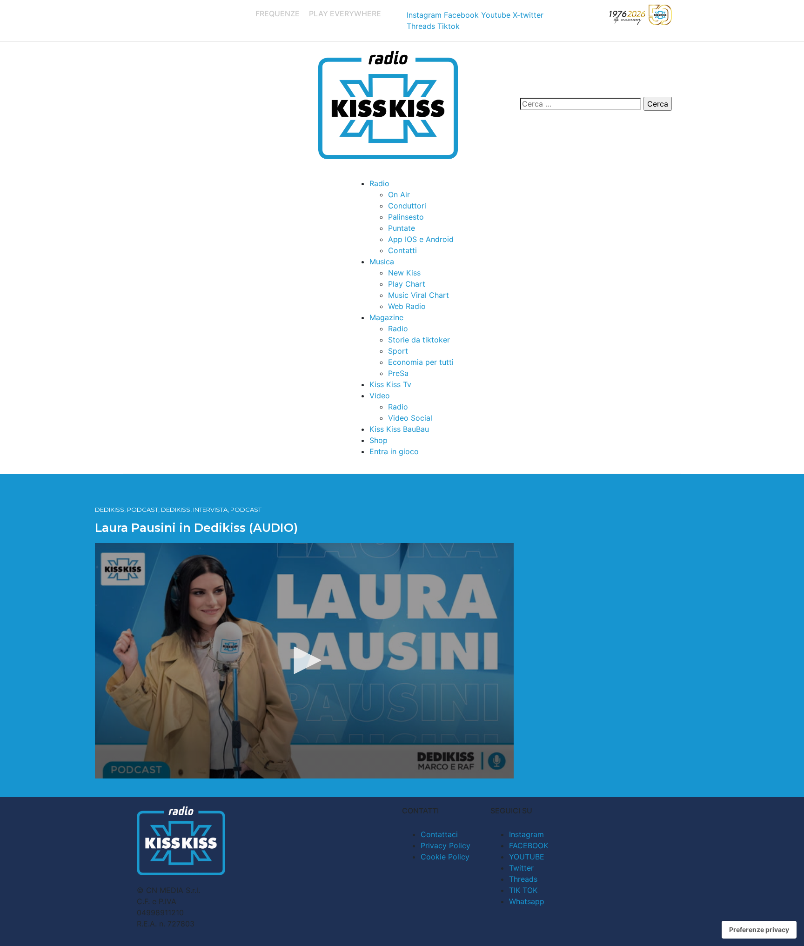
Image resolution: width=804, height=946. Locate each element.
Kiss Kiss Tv (390, 384)
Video (379, 395)
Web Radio (407, 306)
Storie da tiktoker (419, 339)
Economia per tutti (421, 362)
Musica (381, 261)
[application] (304, 660)
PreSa (398, 373)
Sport (398, 351)
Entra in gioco (394, 451)
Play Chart (406, 283)
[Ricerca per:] (580, 104)
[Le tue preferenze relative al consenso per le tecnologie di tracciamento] (759, 930)
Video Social (410, 418)
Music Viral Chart (418, 295)
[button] (304, 660)
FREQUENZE (277, 13)
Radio (379, 183)
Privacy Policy (445, 845)
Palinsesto (406, 216)
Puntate (401, 228)
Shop (378, 440)
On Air (399, 194)
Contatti (402, 250)
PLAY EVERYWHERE (345, 13)
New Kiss (404, 272)
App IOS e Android (421, 239)
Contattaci (439, 834)
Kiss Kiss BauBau (399, 429)
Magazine (386, 317)
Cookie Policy (445, 856)
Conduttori (407, 205)
